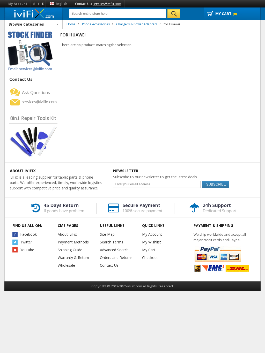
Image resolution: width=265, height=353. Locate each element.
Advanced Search (114, 249)
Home (71, 24)
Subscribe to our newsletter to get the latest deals (155, 176)
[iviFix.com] (33, 13)
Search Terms (111, 242)
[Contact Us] (30, 31)
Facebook (28, 234)
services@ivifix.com (107, 4)
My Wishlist (151, 242)
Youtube (27, 249)
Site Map (107, 234)
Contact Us (109, 265)
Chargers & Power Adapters (136, 24)
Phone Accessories (96, 24)
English (61, 4)
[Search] (173, 13)
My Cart (148, 249)
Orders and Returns (116, 257)
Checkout (150, 257)
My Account (17, 4)
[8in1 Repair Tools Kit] (33, 108)
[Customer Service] (33, 99)
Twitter (26, 242)
